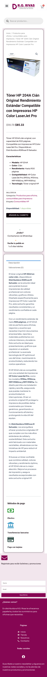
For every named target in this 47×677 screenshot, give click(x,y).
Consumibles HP (21, 201)
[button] (7, 6)
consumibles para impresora (19, 198)
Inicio (8, 33)
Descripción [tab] (14, 263)
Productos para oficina (26, 195)
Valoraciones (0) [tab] (16, 267)
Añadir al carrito (18, 215)
